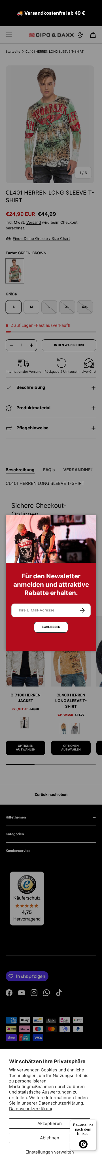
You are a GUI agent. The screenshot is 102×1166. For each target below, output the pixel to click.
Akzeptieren (49, 1123)
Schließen (51, 627)
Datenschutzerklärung (31, 1108)
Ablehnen (49, 1138)
